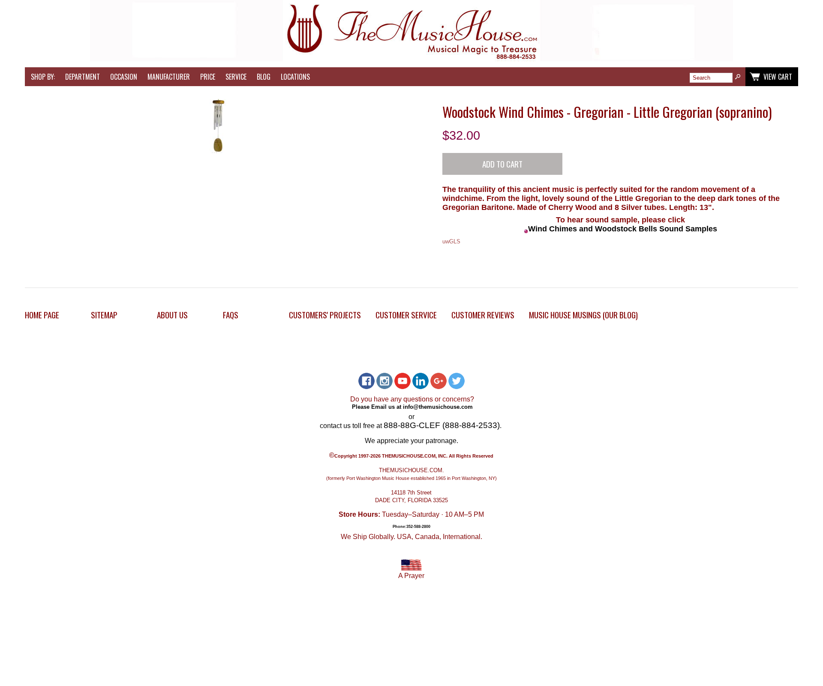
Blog (263, 77)
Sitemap (104, 315)
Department (82, 77)
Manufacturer (168, 77)
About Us (172, 315)
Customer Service (406, 315)
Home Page (42, 315)
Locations (295, 77)
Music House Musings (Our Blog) (583, 315)
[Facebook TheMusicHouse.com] (366, 380)
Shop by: (43, 77)
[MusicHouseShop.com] (411, 59)
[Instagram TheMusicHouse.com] (384, 380)
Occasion (123, 77)
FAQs (230, 315)
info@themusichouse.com (438, 406)
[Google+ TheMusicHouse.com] (438, 380)
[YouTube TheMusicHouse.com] (402, 380)
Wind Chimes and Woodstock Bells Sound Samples (622, 229)
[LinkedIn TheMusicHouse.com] (420, 380)
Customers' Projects (325, 315)
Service (235, 77)
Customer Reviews (482, 315)
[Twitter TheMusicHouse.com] (456, 380)
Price (207, 77)
